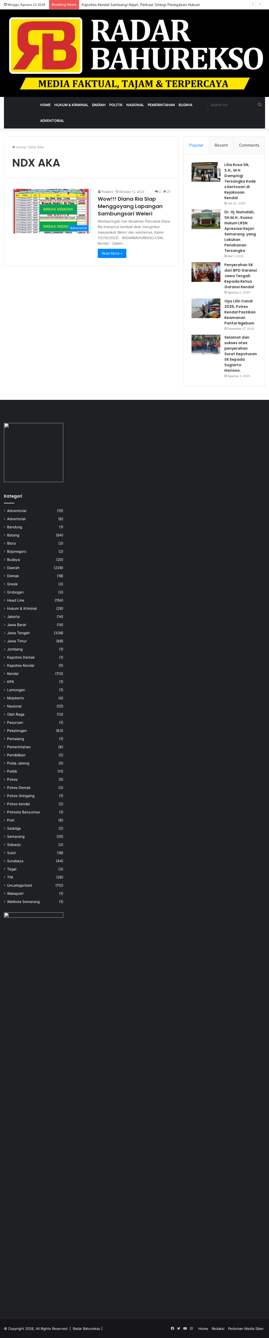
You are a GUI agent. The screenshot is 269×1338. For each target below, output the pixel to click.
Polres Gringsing (20, 796)
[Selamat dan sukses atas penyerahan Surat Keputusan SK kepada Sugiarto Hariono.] (206, 344)
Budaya (185, 105)
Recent (221, 145)
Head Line (15, 600)
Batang (13, 535)
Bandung (14, 527)
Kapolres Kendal (20, 665)
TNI (10, 877)
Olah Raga (15, 714)
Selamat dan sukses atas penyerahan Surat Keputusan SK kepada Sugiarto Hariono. (240, 354)
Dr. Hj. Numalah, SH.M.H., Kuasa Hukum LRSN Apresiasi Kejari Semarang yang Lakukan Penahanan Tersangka (240, 231)
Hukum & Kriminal (71, 105)
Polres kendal (18, 804)
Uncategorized (19, 885)
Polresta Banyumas (23, 812)
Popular (196, 145)
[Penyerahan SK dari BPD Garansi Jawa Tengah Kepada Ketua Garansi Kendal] (206, 272)
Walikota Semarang (23, 902)
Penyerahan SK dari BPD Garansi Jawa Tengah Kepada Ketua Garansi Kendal (240, 276)
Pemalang (15, 739)
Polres (12, 779)
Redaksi (107, 192)
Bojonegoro (16, 551)
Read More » (112, 253)
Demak (13, 576)
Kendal (12, 673)
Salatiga (14, 828)
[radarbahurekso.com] (134, 53)
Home (45, 105)
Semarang (15, 836)
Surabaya (15, 861)
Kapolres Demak (21, 657)
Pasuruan (15, 722)
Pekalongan (17, 731)
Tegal (11, 869)
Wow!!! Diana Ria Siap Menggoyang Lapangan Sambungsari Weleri (130, 206)
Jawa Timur (17, 641)
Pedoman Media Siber (246, 1328)
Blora (11, 543)
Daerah (99, 105)
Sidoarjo (14, 845)
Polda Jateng (18, 763)
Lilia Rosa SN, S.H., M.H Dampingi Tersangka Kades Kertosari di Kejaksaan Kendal (240, 181)
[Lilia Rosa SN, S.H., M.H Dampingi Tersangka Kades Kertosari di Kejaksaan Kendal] (206, 172)
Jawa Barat (16, 625)
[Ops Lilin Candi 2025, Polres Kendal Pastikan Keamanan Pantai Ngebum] (206, 308)
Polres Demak (18, 788)
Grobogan (15, 592)
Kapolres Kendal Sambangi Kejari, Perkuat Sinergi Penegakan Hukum (141, 4)
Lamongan (16, 690)
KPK (10, 682)
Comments (249, 145)
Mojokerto (15, 698)
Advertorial (16, 519)
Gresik (12, 584)
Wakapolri (15, 893)
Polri (10, 820)
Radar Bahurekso (86, 1328)
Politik (116, 105)
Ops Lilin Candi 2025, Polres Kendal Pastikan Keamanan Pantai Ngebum (240, 312)
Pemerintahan (161, 105)
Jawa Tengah (18, 633)
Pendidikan (16, 755)
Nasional (135, 105)
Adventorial (52, 120)
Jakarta (13, 616)
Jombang (15, 649)
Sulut (11, 853)
